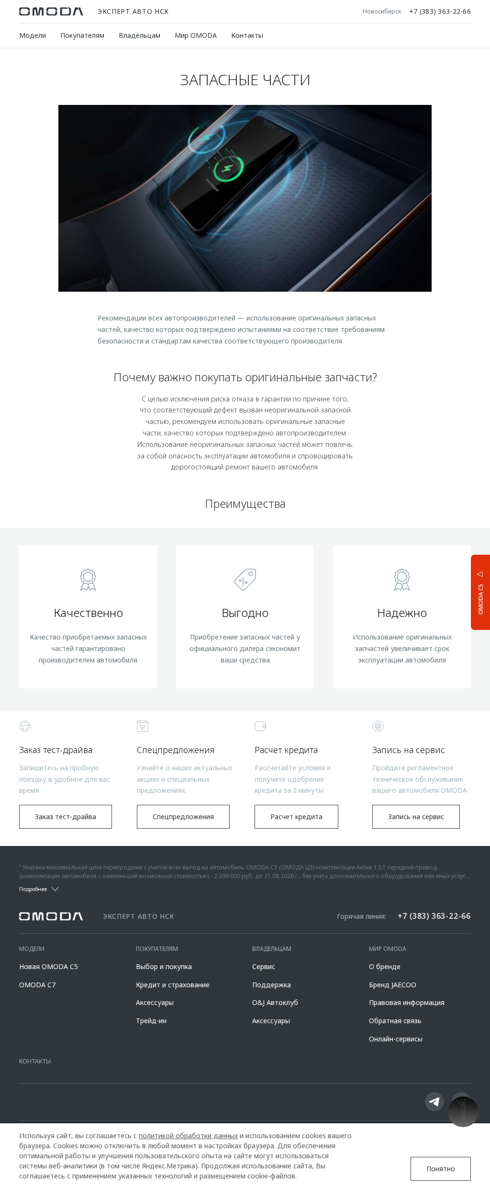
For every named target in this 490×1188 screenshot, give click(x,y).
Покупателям (82, 35)
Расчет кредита (296, 816)
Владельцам (139, 35)
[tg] (434, 1101)
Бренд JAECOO (392, 984)
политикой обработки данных (188, 1135)
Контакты (247, 35)
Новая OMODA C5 (48, 966)
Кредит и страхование (173, 984)
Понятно (440, 1168)
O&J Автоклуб (275, 1002)
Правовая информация (407, 1002)
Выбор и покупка (164, 966)
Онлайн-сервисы (396, 1038)
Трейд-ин (151, 1020)
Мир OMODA (196, 35)
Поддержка (271, 984)
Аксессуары (155, 1002)
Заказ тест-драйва (65, 816)
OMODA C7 (37, 984)
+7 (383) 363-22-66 (440, 11)
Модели (32, 35)
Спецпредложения (183, 816)
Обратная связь (395, 1020)
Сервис (263, 966)
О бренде (385, 966)
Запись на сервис (416, 816)
